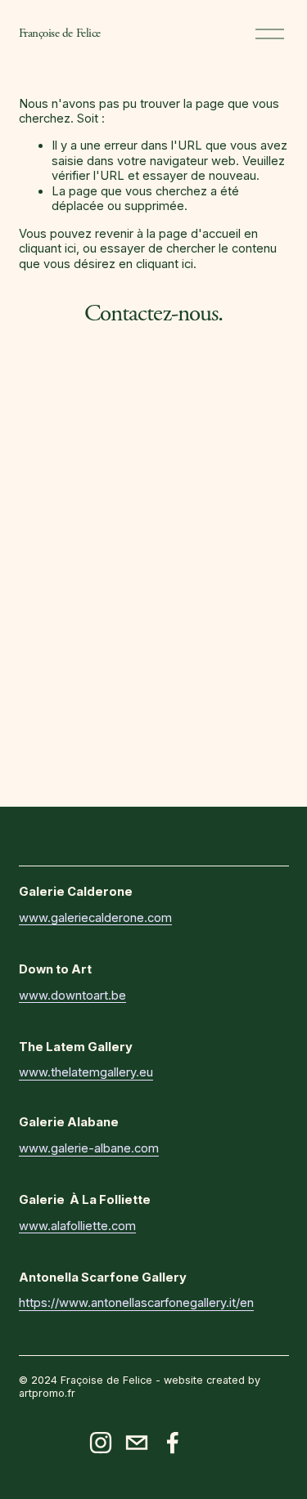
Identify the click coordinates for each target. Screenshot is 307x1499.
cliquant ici (47, 248)
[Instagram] (100, 1442)
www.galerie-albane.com (89, 1148)
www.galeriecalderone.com (95, 918)
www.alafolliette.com (77, 1226)
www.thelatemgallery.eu (86, 1072)
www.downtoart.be (72, 995)
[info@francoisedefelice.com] (136, 1442)
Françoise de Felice (60, 33)
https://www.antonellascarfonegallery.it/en (136, 1302)
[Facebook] (172, 1442)
